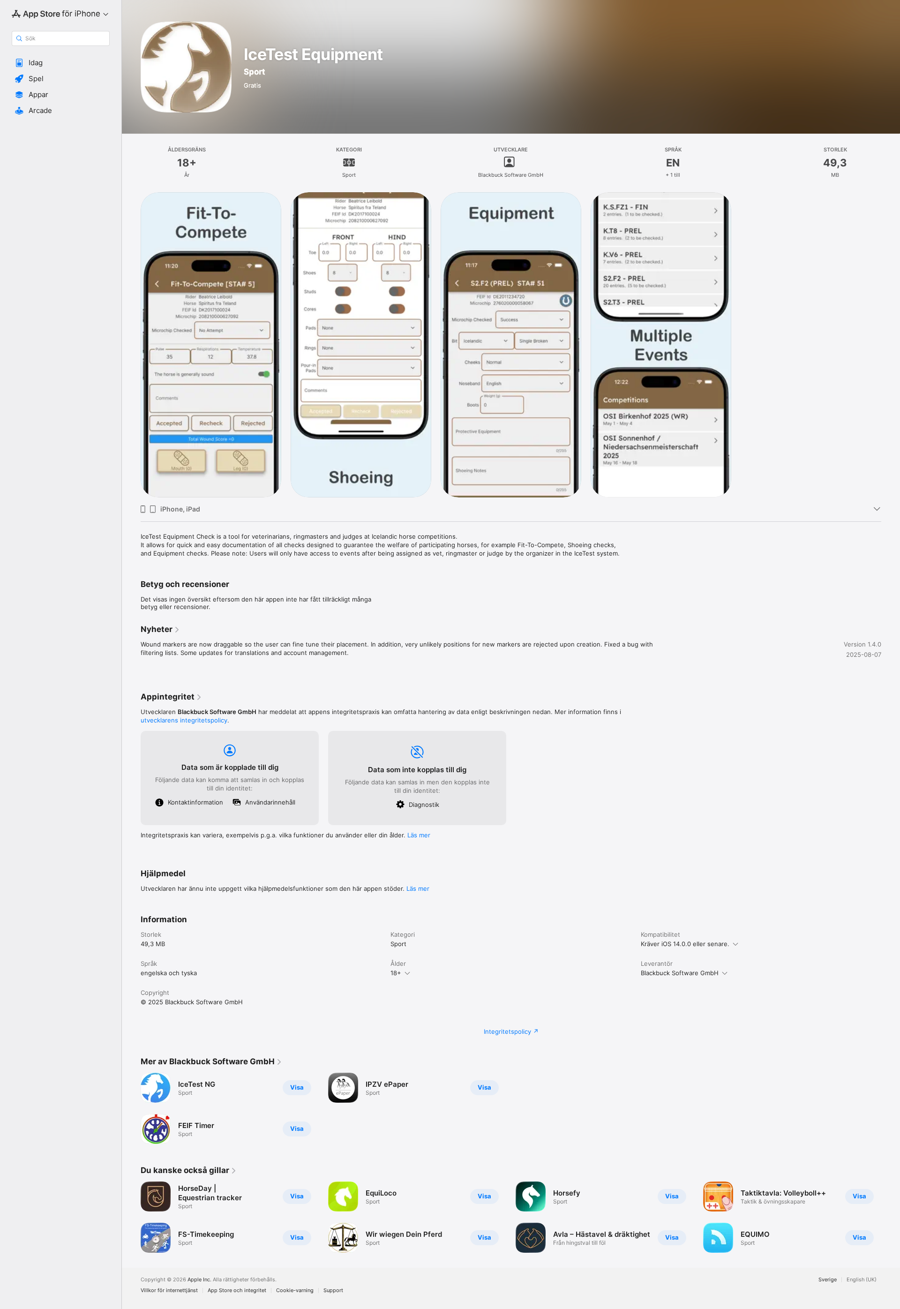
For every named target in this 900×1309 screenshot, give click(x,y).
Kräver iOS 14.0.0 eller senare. (685, 944)
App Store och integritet (237, 1290)
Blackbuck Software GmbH (680, 973)
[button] (60, 63)
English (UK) (862, 1279)
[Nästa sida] (890, 1217)
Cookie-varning (295, 1290)
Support (333, 1290)
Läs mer (418, 835)
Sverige (827, 1279)
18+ (395, 973)
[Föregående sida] (131, 1217)
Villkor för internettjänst (169, 1290)
